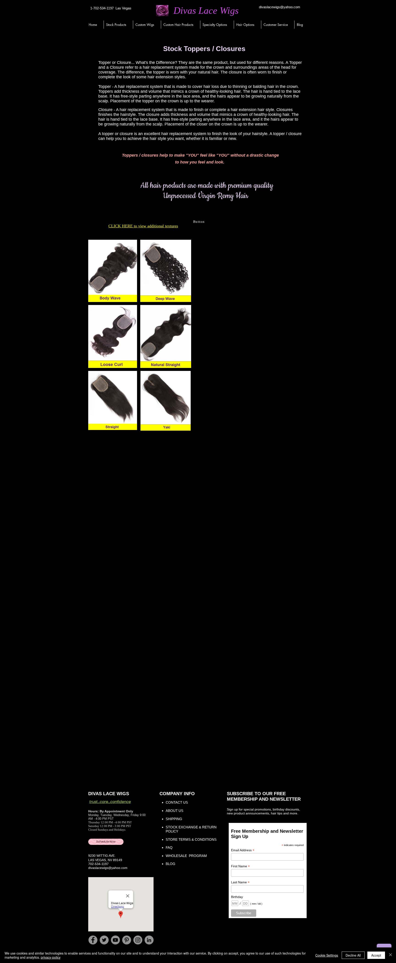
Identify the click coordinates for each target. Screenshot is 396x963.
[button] (118, 25)
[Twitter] (104, 940)
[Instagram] (137, 940)
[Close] (390, 955)
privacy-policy (50, 957)
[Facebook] (92, 940)
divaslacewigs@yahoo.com (279, 7)
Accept (376, 955)
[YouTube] (115, 940)
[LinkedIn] (149, 940)
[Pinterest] (126, 940)
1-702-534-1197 (102, 8)
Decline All (353, 955)
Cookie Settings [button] (326, 955)
